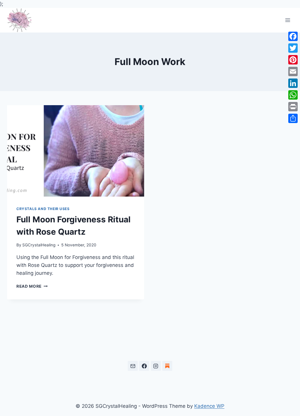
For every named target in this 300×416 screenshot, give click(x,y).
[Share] (293, 118)
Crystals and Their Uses (43, 209)
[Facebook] (144, 366)
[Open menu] (287, 20)
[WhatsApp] (293, 95)
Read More (32, 286)
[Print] (293, 106)
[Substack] (167, 366)
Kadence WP (209, 406)
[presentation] (75, 151)
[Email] (133, 366)
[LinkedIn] (293, 83)
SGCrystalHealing (38, 245)
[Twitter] (293, 48)
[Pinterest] (293, 60)
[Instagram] (156, 366)
